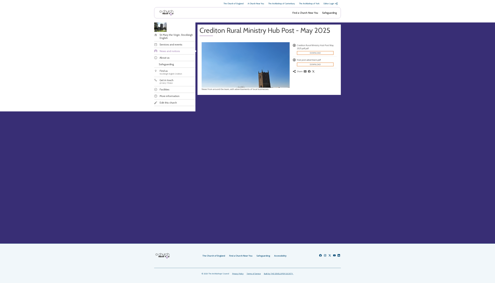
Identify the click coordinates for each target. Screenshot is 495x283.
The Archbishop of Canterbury (281, 3)
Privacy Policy (238, 273)
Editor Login (329, 3)
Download (315, 53)
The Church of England (233, 3)
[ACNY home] (166, 13)
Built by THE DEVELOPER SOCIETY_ (279, 273)
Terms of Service (254, 273)
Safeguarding (329, 12)
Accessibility (280, 255)
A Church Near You (256, 3)
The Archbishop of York (309, 3)
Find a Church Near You (305, 12)
